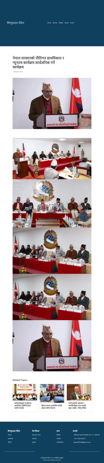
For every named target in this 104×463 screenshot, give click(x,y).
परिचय (49, 23)
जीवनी (9, 442)
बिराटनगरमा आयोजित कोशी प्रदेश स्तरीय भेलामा (51, 407)
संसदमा (34, 438)
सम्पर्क (72, 23)
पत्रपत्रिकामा (59, 442)
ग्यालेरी (58, 438)
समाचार (55, 23)
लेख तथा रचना (36, 435)
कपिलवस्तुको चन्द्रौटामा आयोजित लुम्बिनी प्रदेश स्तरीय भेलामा (22, 406)
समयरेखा (10, 438)
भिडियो (61, 23)
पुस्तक (34, 442)
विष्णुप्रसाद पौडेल (15, 23)
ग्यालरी (66, 23)
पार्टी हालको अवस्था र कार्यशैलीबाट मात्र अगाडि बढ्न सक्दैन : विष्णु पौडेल (77, 406)
